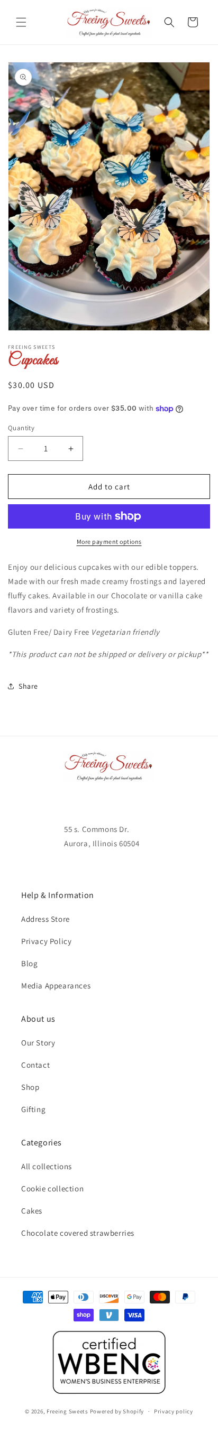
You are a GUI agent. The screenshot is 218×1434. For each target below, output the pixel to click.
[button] (21, 22)
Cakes (31, 1211)
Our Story (38, 1043)
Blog (29, 963)
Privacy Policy (46, 941)
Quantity (21, 427)
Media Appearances (55, 985)
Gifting (33, 1109)
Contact (35, 1065)
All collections (46, 1166)
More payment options (109, 541)
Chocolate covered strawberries (77, 1233)
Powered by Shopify (117, 1411)
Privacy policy (173, 1411)
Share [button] (28, 686)
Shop (30, 1087)
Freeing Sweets (67, 1411)
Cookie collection (52, 1188)
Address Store (45, 919)
